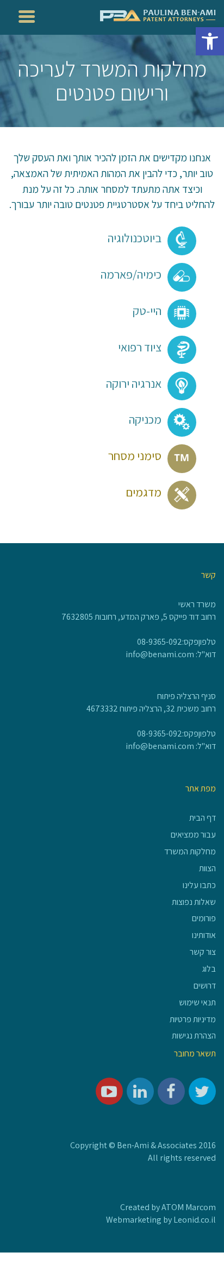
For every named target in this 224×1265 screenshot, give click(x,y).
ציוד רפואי (139, 347)
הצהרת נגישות (194, 1035)
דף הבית (202, 817)
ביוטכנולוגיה (134, 238)
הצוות (207, 868)
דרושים (205, 985)
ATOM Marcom (188, 1207)
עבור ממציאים (193, 834)
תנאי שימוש (197, 1002)
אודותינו (204, 935)
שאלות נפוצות (194, 902)
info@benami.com (160, 654)
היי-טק (147, 310)
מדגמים (143, 492)
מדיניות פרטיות (193, 1019)
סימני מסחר (134, 455)
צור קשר (203, 952)
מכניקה (145, 419)
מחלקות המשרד (190, 851)
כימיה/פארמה (131, 274)
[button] (210, 41)
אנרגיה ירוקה (133, 383)
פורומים (204, 918)
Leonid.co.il (194, 1219)
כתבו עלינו (199, 885)
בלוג (209, 968)
